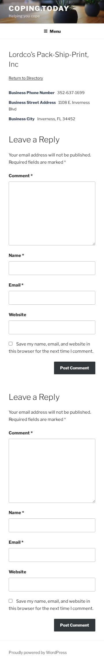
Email (16, 285)
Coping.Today (39, 8)
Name (16, 255)
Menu (55, 31)
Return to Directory (26, 78)
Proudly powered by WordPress (38, 652)
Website (17, 314)
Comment (21, 175)
